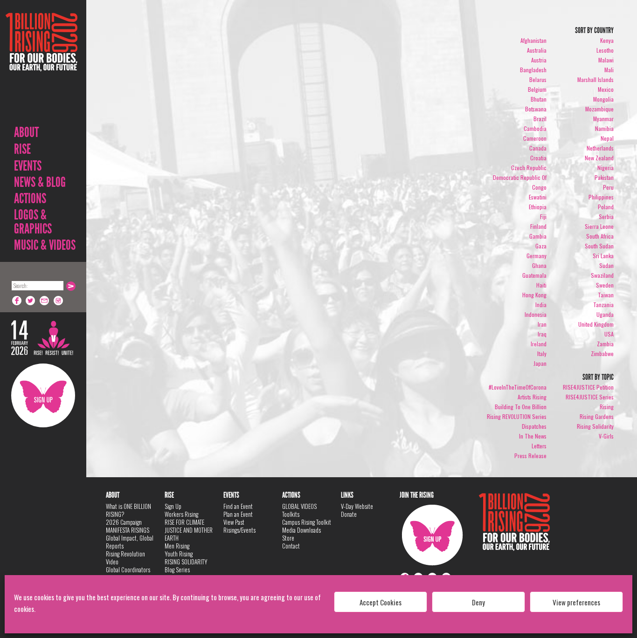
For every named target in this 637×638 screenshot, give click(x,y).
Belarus (538, 79)
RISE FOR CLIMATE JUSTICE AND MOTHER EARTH (189, 529)
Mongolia (603, 99)
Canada (538, 148)
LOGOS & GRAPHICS (33, 221)
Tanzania (603, 305)
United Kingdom (596, 324)
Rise (22, 149)
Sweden (605, 285)
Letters (539, 446)
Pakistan (604, 177)
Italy (542, 353)
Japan (540, 363)
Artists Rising (532, 397)
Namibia (604, 128)
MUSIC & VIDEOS (45, 245)
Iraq (542, 334)
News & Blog (40, 182)
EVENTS (28, 166)
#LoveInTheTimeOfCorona (518, 387)
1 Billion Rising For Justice (41, 65)
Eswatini (538, 197)
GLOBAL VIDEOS (299, 506)
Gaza (541, 246)
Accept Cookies (381, 602)
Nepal (607, 138)
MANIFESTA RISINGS (127, 530)
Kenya (607, 40)
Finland (538, 226)
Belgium (537, 89)
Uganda (605, 314)
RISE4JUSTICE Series (590, 397)
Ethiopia (538, 207)
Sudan (606, 265)
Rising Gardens (597, 416)
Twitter (31, 300)
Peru (608, 187)
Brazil (540, 119)
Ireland (539, 344)
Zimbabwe (602, 353)
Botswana (536, 109)
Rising (607, 407)
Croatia (538, 158)
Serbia (606, 216)
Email (45, 300)
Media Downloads (301, 530)
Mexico (606, 89)
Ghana (539, 265)
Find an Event (238, 506)
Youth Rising (179, 553)
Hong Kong (534, 295)
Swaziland (602, 275)
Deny (478, 602)
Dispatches (534, 426)
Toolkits (290, 514)
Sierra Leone (599, 226)
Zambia (605, 344)
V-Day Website (357, 506)
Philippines (601, 197)
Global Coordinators (128, 569)
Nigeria (605, 168)
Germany (536, 256)
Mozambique (599, 109)
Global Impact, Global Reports (129, 541)
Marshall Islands (595, 79)
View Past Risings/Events (239, 526)
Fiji (543, 216)
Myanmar (603, 119)
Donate (349, 514)
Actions (30, 198)
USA (609, 334)
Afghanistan (533, 40)
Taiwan (606, 295)
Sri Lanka (603, 256)
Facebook (17, 300)
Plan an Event (238, 514)
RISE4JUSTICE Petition (588, 387)
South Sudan (599, 246)
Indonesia (536, 314)
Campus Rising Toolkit (306, 522)
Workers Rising (181, 514)
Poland (606, 207)
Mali (609, 70)
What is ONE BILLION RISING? (128, 510)
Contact (291, 545)
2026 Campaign (124, 522)
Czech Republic (529, 168)
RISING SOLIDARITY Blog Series (186, 565)
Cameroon (535, 138)
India (541, 305)
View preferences (576, 602)
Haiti (541, 285)
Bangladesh (533, 70)
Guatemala (534, 275)
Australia (537, 50)
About (26, 132)
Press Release (530, 456)
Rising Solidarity (595, 426)
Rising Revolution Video (125, 557)
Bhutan (539, 99)
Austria (539, 60)
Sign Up (43, 395)
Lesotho (605, 50)
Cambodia (535, 128)
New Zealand (599, 158)
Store (288, 537)
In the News (533, 436)
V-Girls (606, 436)
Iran (542, 324)
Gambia (538, 236)
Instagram (59, 300)
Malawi (606, 60)
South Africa (600, 236)
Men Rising (177, 545)
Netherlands (600, 148)
